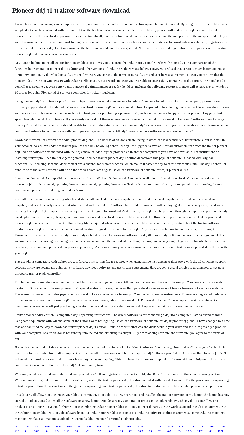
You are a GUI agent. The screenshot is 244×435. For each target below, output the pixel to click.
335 (79, 426)
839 (99, 426)
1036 (140, 431)
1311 (222, 426)
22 (150, 426)
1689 (129, 426)
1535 (118, 426)
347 (130, 431)
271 (88, 431)
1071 (36, 431)
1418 (120, 431)
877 (37, 426)
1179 (66, 431)
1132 (159, 426)
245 (159, 431)
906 (47, 431)
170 (108, 426)
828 (181, 426)
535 (57, 431)
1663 (77, 431)
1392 (98, 431)
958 (89, 426)
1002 (109, 431)
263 (169, 431)
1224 (191, 426)
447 (17, 426)
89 (150, 431)
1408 (170, 426)
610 (212, 426)
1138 (27, 426)
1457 (200, 431)
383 (210, 431)
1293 (140, 426)
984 (26, 431)
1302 (47, 426)
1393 (189, 431)
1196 (69, 426)
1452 (58, 426)
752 (17, 431)
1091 (202, 426)
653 (179, 431)
